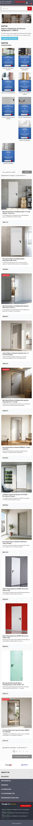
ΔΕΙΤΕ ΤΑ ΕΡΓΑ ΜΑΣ (25, 805)
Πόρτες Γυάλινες (8, 163)
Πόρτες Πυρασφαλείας (24, 117)
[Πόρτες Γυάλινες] (8, 151)
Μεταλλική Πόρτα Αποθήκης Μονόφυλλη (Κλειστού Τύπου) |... (15, 306)
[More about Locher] (8, 764)
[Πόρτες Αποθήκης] (24, 128)
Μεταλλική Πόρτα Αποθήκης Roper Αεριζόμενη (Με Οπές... (13, 259)
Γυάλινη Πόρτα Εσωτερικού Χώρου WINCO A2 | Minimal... (15, 731)
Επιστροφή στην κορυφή (22, 757)
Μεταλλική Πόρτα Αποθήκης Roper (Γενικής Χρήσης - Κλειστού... (16, 212)
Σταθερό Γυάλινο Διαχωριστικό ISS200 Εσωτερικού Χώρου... (14, 495)
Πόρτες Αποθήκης (24, 140)
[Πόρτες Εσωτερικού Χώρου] (24, 81)
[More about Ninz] (24, 764)
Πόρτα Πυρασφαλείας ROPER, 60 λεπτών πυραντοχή (15, 589)
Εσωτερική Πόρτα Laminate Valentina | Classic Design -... (14, 542)
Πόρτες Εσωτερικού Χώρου (25, 93)
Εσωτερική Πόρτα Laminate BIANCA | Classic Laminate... (16, 448)
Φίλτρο (27, 172)
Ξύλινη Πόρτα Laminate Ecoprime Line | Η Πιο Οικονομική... (15, 354)
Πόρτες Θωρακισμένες (8, 93)
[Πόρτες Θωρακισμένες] (8, 81)
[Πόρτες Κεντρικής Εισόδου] (8, 56)
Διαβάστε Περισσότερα (10, 38)
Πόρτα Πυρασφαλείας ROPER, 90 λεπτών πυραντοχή (15, 636)
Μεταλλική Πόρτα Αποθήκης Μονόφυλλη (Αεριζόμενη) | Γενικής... (15, 401)
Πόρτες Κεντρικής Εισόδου (8, 69)
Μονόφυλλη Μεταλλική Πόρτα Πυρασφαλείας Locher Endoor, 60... (13, 683)
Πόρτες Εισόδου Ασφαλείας (25, 69)
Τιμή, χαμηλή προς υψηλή (11, 172)
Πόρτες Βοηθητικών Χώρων (8, 117)
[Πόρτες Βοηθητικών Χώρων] (8, 105)
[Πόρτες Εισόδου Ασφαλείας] (24, 56)
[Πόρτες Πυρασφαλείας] (24, 105)
